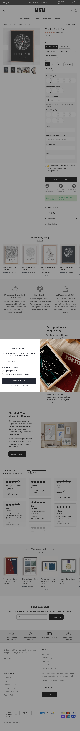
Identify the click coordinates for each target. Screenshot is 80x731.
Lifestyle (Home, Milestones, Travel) (17, 374)
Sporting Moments (11, 371)
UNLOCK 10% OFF (19, 381)
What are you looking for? (10, 367)
